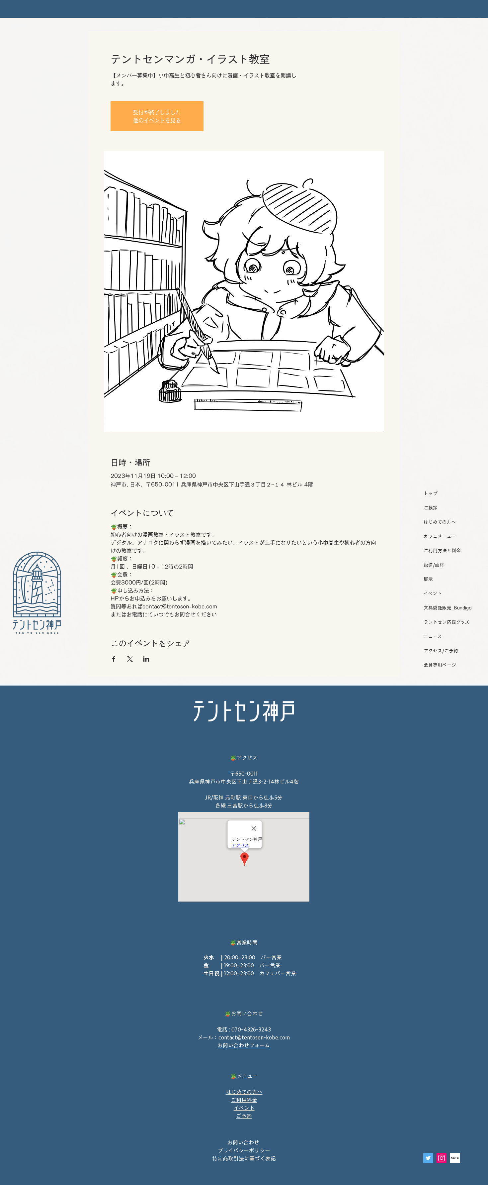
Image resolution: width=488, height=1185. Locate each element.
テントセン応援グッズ (446, 622)
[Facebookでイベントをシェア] (114, 659)
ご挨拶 (431, 507)
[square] (455, 1158)
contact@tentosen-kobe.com (254, 1037)
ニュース (433, 636)
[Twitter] (428, 1158)
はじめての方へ (440, 522)
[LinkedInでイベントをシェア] (146, 659)
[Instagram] (442, 1158)
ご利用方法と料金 (442, 550)
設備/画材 (434, 565)
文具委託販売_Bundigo (446, 607)
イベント (433, 593)
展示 (428, 579)
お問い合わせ (244, 1142)
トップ (431, 493)
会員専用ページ (440, 665)
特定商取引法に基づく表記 (244, 1158)
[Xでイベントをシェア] (130, 659)
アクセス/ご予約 (441, 650)
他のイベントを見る (157, 120)
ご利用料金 (244, 1100)
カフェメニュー (440, 536)
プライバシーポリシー (244, 1150)
